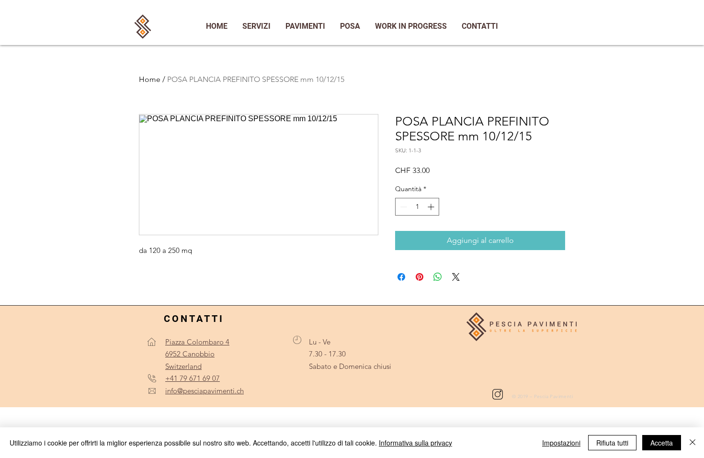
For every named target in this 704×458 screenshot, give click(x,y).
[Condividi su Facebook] (401, 277)
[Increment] (432, 206)
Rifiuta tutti (612, 442)
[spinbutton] (417, 206)
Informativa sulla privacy (415, 442)
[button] (479, 26)
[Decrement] (403, 206)
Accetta (661, 442)
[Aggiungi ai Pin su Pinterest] (419, 277)
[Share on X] (456, 277)
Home (149, 79)
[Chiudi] (692, 442)
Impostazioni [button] (561, 442)
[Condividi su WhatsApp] (437, 277)
